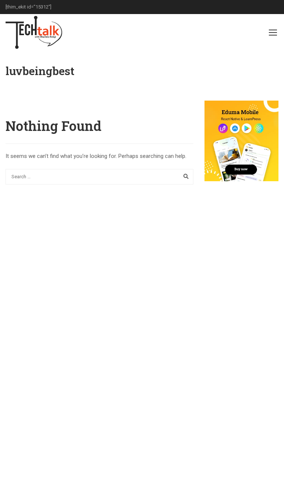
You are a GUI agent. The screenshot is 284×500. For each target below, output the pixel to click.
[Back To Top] (269, 487)
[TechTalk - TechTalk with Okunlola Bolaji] (34, 32)
